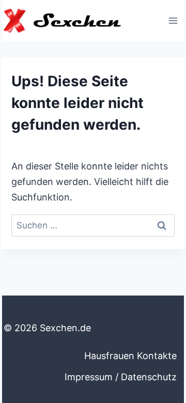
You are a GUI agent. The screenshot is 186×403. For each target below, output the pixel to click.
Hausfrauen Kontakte (130, 355)
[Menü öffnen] (172, 20)
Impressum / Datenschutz (121, 376)
